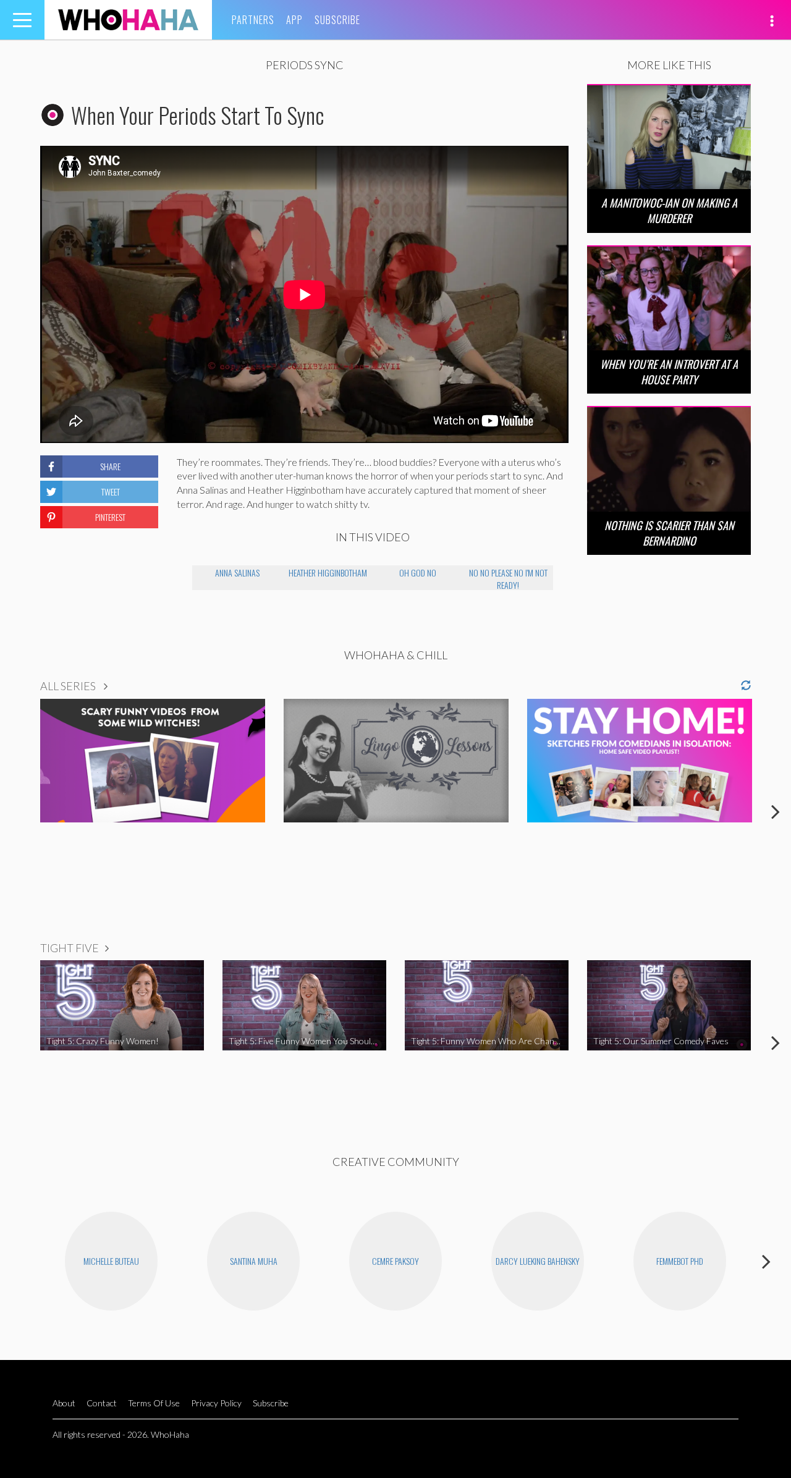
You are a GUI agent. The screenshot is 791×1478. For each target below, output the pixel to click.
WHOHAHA (128, 19)
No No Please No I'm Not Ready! (508, 578)
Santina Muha (253, 1260)
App (294, 19)
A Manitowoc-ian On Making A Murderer (669, 210)
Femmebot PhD (679, 1260)
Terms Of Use (154, 1403)
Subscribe (337, 19)
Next (775, 811)
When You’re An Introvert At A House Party (669, 371)
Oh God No (417, 572)
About (64, 1403)
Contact (102, 1403)
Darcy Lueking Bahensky (538, 1260)
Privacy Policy (216, 1403)
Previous (15, 811)
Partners (253, 19)
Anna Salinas (237, 572)
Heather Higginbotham (328, 572)
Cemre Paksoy (395, 1260)
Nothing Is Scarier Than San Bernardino (669, 533)
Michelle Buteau (111, 1260)
